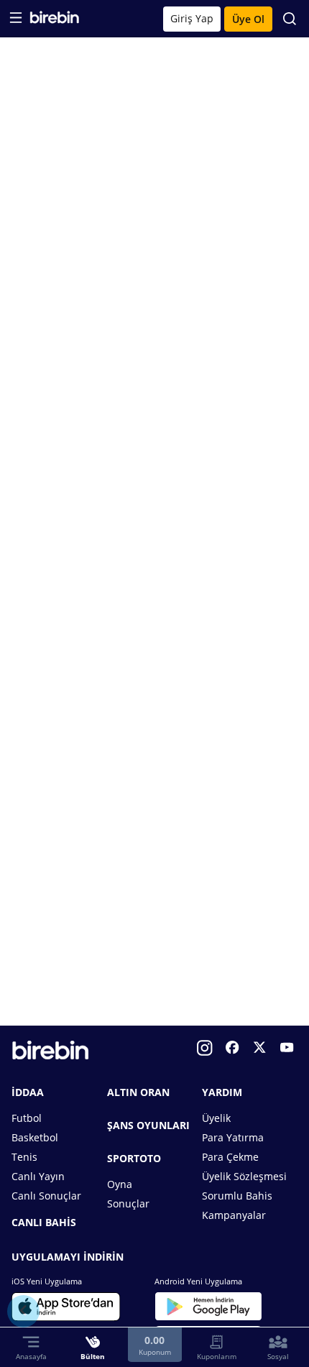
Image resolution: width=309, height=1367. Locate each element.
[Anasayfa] (54, 20)
